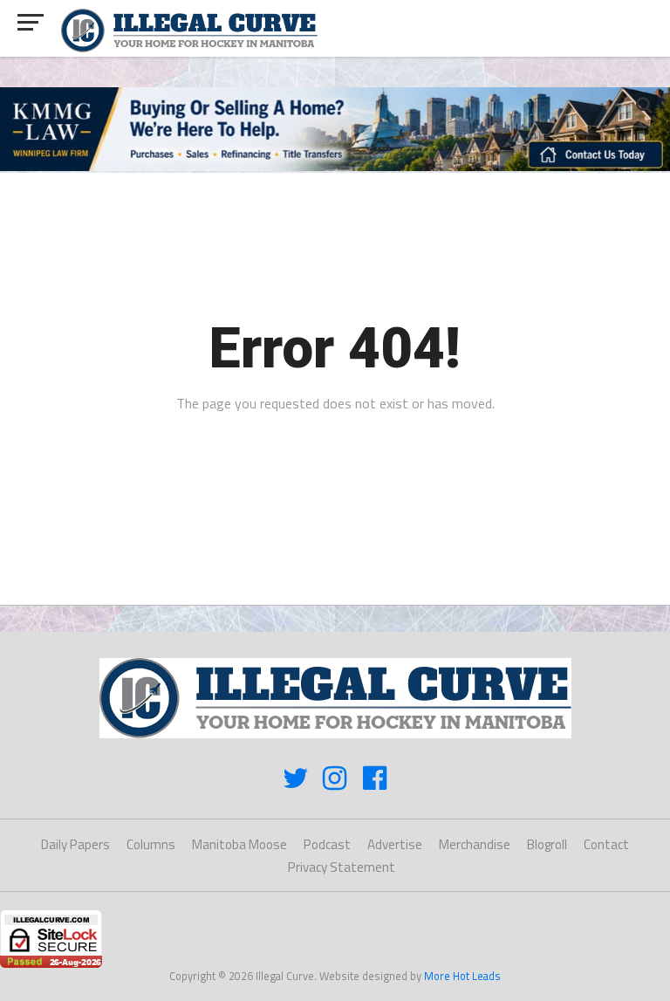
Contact (606, 844)
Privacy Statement (341, 867)
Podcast (327, 844)
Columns (150, 844)
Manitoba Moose (239, 844)
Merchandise (474, 844)
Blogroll (547, 844)
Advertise (394, 844)
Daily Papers (75, 844)
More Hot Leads (462, 975)
